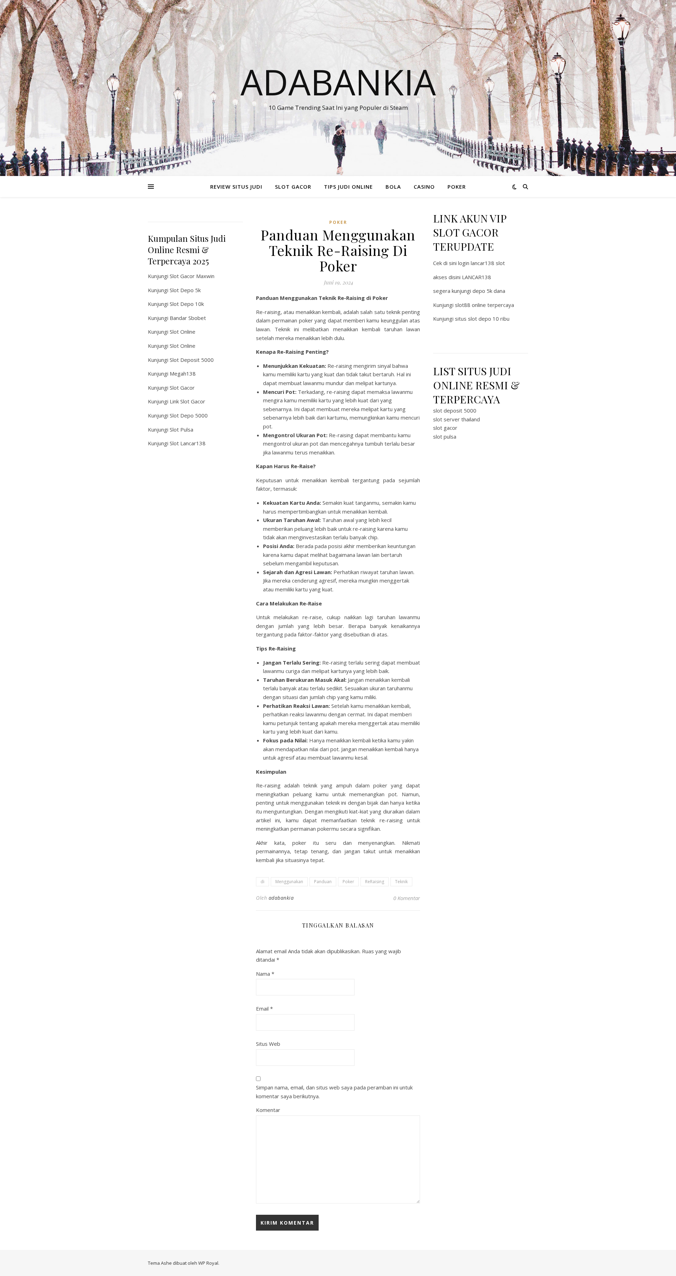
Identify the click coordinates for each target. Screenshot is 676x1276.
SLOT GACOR (293, 186)
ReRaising (374, 882)
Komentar (268, 1109)
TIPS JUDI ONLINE (348, 186)
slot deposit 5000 (454, 410)
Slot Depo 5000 (189, 415)
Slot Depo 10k (187, 303)
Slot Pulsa (181, 429)
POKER (456, 186)
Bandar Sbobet (188, 317)
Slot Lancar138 (188, 443)
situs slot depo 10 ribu (482, 318)
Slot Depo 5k (185, 290)
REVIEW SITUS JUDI (236, 186)
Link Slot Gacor (187, 401)
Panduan (323, 882)
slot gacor (445, 427)
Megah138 (183, 373)
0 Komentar (406, 897)
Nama (265, 973)
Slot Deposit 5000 (192, 359)
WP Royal (208, 1263)
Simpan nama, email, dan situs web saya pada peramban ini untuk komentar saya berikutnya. (334, 1092)
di (262, 882)
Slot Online (182, 331)
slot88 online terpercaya (484, 304)
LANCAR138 (476, 277)
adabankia (281, 897)
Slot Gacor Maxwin (192, 275)
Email (264, 1008)
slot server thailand (456, 419)
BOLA (393, 186)
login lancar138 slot (481, 262)
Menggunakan (289, 882)
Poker (348, 882)
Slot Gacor (182, 387)
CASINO (424, 186)
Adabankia (338, 81)
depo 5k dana (488, 290)
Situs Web (268, 1043)
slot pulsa (444, 436)
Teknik (401, 882)
